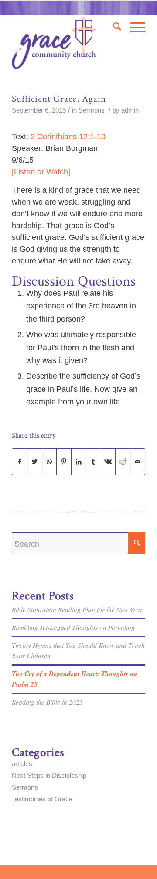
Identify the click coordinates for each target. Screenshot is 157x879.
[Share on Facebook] (19, 462)
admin (130, 110)
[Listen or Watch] (41, 172)
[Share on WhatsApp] (49, 462)
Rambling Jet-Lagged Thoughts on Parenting (73, 627)
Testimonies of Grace (42, 799)
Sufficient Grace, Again (59, 99)
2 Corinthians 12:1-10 (68, 136)
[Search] (112, 26)
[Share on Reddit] (123, 462)
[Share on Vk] (108, 462)
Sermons (91, 110)
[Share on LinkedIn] (79, 462)
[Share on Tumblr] (93, 462)
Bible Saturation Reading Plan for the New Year (77, 609)
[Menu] (133, 26)
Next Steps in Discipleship (49, 775)
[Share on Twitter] (34, 462)
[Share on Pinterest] (64, 462)
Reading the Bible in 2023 (47, 702)
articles (22, 763)
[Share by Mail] (137, 462)
